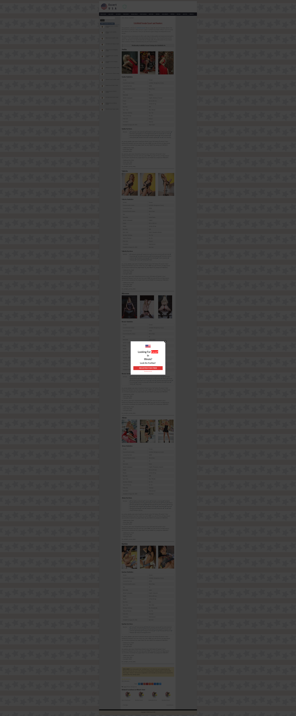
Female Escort (103, 14)
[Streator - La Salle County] (102, 81)
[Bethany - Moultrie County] (102, 33)
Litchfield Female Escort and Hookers (148, 23)
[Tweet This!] (139, 684)
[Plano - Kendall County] (102, 39)
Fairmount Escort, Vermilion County (112, 26)
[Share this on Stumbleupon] (152, 684)
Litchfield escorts (140, 27)
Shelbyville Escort (152, 700)
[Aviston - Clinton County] (102, 75)
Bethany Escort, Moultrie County (111, 32)
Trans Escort (126, 14)
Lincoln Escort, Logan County (112, 109)
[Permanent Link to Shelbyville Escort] (154, 695)
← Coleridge (125, 705)
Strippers (172, 14)
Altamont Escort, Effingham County (112, 50)
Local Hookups (165, 14)
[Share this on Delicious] (160, 684)
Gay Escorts (118, 14)
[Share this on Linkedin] (157, 684)
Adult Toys (185, 14)
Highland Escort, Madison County (111, 103)
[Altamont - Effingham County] (102, 51)
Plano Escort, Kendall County (112, 37)
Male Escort (110, 14)
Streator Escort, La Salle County (112, 79)
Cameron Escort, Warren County (111, 92)
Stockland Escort (166, 700)
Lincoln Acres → (170, 705)
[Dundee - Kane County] (102, 87)
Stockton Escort (139, 700)
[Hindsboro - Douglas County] (102, 63)
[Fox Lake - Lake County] (102, 99)
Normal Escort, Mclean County (112, 43)
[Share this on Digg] (155, 684)
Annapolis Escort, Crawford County (112, 56)
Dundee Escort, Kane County (112, 85)
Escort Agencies (143, 14)
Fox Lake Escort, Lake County (112, 97)
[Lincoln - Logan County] (102, 111)
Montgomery (134, 686)
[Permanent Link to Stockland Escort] (168, 695)
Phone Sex (192, 14)
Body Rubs (151, 14)
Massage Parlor (134, 14)
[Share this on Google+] (144, 684)
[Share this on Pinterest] (147, 684)
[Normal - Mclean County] (102, 45)
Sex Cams (178, 14)
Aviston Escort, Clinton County (112, 73)
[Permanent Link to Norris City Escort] (128, 695)
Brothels (158, 14)
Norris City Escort (126, 700)
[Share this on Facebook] (142, 684)
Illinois (126, 17)
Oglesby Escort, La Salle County (112, 67)
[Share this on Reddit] (150, 684)
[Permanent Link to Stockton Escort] (141, 695)
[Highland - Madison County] (102, 105)
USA (123, 17)
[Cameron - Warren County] (102, 93)
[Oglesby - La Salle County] (102, 69)
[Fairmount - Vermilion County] (102, 28)
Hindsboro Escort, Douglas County (111, 62)
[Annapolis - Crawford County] (102, 57)
